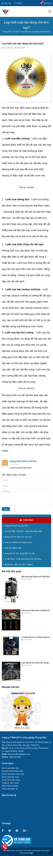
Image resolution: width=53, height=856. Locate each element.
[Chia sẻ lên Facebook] (3, 831)
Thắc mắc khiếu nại (10, 788)
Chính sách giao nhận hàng (13, 774)
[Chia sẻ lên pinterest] (17, 831)
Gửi (5, 509)
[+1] (24, 831)
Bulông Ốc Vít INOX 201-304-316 (18, 537)
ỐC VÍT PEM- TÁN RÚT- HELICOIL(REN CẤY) (23, 531)
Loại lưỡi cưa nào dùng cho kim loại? (23, 43)
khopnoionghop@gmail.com (19, 754)
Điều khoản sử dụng (10, 786)
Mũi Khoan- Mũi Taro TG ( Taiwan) (19, 564)
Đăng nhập (7, 3)
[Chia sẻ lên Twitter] (9, 831)
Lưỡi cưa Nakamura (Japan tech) (18, 542)
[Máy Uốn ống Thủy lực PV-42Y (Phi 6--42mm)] (11, 589)
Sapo (31, 853)
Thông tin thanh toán (10, 783)
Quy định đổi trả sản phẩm (12, 771)
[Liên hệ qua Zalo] (5, 839)
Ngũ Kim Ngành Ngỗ (13, 548)
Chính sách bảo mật (10, 768)
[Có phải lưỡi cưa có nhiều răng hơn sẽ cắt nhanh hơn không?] (11, 646)
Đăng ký (19, 3)
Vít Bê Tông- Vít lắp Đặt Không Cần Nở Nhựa (23, 559)
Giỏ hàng (46, 3)
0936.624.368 (14, 757)
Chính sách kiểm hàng (11, 780)
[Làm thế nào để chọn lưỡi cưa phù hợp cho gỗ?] (11, 671)
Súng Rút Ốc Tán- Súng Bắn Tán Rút (20, 553)
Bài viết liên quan (11, 571)
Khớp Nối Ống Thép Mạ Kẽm (16, 525)
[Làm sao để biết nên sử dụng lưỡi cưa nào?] (11, 619)
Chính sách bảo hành (10, 777)
